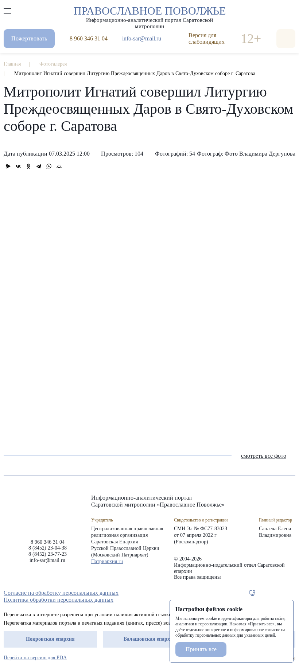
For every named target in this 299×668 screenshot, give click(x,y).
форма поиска (285, 38)
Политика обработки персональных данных (58, 600)
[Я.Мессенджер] (8, 166)
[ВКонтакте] (18, 166)
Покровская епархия (50, 639)
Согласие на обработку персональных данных (61, 593)
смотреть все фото (263, 456)
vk (278, 593)
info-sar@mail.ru (141, 38)
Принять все (201, 649)
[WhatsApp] (48, 166)
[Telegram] (38, 166)
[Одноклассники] (28, 166)
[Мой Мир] (59, 166)
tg (265, 593)
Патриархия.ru (107, 561)
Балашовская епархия (150, 639)
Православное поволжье (150, 16)
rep (252, 593)
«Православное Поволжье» (47, 511)
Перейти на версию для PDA (35, 657)
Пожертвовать (29, 38)
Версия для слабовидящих (207, 38)
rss (291, 593)
